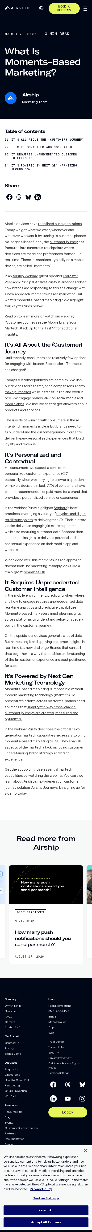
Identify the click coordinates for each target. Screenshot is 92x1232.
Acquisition (12, 1069)
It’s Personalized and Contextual (42, 147)
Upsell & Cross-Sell (17, 1080)
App (51, 1027)
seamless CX (34, 572)
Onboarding (12, 1074)
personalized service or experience (50, 497)
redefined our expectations (60, 224)
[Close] (85, 1150)
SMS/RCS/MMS (58, 1011)
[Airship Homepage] (17, 8)
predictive (50, 607)
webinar (56, 775)
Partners (10, 1133)
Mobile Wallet (57, 1022)
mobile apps (14, 404)
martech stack (40, 747)
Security (53, 1052)
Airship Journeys (44, 787)
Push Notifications (59, 1005)
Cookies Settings (58, 1073)
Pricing (9, 1048)
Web (51, 1032)
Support (10, 1144)
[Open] (85, 9)
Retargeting (12, 1085)
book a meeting (64, 8)
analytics (27, 607)
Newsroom (11, 1011)
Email (52, 1016)
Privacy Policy (41, 1189)
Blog (7, 1117)
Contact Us (12, 1043)
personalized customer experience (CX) (36, 473)
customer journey (64, 242)
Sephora (60, 508)
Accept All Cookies (46, 1222)
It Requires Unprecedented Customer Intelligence (44, 156)
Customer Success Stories (21, 1128)
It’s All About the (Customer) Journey (47, 140)
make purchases (18, 392)
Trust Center (56, 1041)
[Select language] (41, 8)
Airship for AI (13, 1027)
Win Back (11, 1096)
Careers (10, 1022)
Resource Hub (13, 1111)
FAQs (8, 1016)
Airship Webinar (25, 276)
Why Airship (13, 1005)
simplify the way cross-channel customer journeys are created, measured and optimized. (41, 713)
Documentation (14, 1139)
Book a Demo (13, 1053)
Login (68, 1112)
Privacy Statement (59, 1058)
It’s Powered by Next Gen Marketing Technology (44, 167)
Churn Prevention (16, 1091)
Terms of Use (56, 1047)
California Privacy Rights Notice (64, 1065)
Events (9, 1122)
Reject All (45, 1210)
